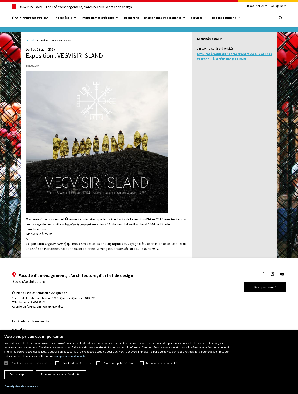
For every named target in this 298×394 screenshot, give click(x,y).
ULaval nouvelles (257, 6)
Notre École (63, 18)
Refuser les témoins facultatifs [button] (60, 374)
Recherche (131, 18)
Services (197, 18)
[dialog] (149, 362)
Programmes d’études (98, 18)
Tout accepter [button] (18, 374)
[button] (21, 386)
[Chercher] (280, 18)
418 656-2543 (36, 302)
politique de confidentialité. (69, 356)
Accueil (30, 40)
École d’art (19, 329)
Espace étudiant (224, 18)
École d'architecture (30, 17)
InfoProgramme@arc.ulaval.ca (43, 306)
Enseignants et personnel (162, 18)
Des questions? (265, 287)
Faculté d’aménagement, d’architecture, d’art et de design (89, 7)
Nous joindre (278, 6)
